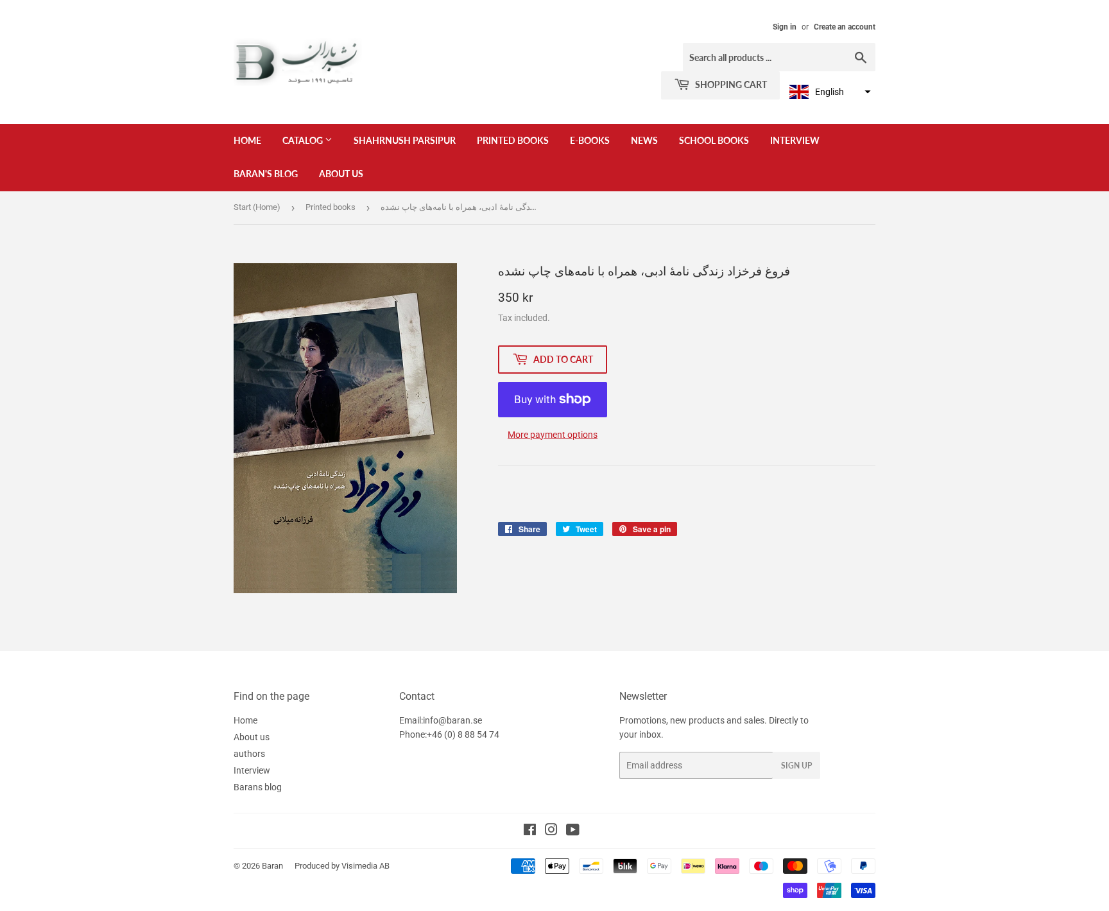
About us (341, 173)
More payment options (552, 434)
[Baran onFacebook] (530, 831)
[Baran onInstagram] (551, 831)
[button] (828, 92)
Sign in (784, 26)
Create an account (844, 26)
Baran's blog (266, 173)
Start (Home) (257, 207)
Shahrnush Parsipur (405, 140)
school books (714, 140)
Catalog (303, 140)
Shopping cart (730, 84)
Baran (272, 866)
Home (247, 140)
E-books (590, 140)
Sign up (796, 765)
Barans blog (258, 787)
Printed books (513, 140)
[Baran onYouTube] (573, 831)
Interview (795, 140)
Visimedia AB (365, 866)
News (644, 140)
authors (249, 754)
